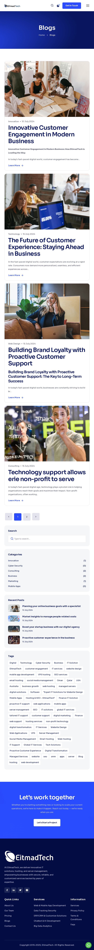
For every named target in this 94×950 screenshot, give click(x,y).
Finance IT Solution (68, 698)
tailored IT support (19, 715)
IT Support (15, 745)
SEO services (60, 674)
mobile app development (22, 674)
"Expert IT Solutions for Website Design (63, 692)
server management (19, 709)
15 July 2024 (29, 234)
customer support (41, 715)
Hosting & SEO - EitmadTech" (40, 698)
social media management (40, 680)
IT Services (41, 727)
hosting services (34, 721)
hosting (13, 762)
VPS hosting (44, 674)
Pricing (8, 915)
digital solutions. (18, 692)
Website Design (59, 727)
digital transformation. (21, 727)
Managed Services (19, 756)
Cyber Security (47, 565)
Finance (79, 715)
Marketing (47, 581)
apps (62, 756)
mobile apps (60, 704)
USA (78, 680)
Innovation (13, 121)
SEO (35, 709)
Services (74, 905)
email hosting (16, 680)
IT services (57, 668)
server (71, 756)
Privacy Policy (77, 910)
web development (30, 762)
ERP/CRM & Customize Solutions (50, 915)
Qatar (69, 680)
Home (42, 35)
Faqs (72, 924)
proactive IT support (19, 704)
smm (53, 756)
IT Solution (72, 663)
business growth (30, 686)
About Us (9, 905)
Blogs (7, 921)
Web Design (14, 343)
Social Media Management (23, 739)
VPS (33, 733)
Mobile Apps (47, 586)
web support (16, 721)
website (36, 756)
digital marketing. (62, 715)
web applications (41, 704)
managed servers (67, 686)
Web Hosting (64, 739)
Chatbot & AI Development (47, 921)
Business (47, 576)
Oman (60, 680)
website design (74, 668)
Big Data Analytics (43, 926)
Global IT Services (33, 745)
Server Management (49, 733)
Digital (13, 663)
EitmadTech (15, 668)
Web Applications (18, 733)
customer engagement (36, 668)
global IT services (65, 709)
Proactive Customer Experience (25, 750)
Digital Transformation (56, 750)
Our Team (9, 910)
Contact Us (10, 926)
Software (34, 692)
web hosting (49, 686)
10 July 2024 (28, 121)
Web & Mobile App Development (50, 905)
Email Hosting (47, 739)
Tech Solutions (53, 745)
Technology (14, 234)
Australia (14, 686)
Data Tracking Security (45, 910)
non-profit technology (57, 721)
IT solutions (47, 709)
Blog (80, 756)
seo (45, 756)
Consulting (13, 466)
